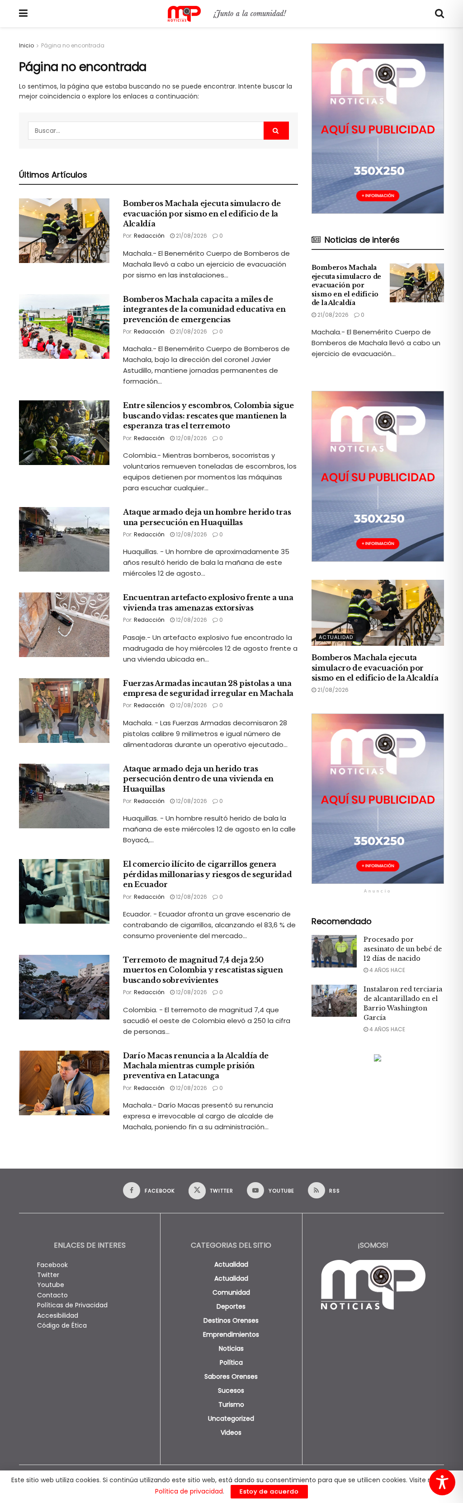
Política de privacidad (189, 1491)
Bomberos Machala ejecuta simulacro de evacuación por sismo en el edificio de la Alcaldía (202, 213)
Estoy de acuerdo (269, 1491)
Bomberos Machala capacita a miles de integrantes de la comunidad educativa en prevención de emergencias (204, 309)
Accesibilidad (57, 1315)
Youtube (50, 1284)
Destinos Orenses (231, 1320)
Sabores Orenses (231, 1376)
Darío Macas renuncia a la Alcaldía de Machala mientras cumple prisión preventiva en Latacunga (196, 1065)
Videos (231, 1432)
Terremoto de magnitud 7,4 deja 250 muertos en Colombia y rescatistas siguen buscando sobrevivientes (203, 970)
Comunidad (231, 1292)
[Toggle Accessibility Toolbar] (442, 1482)
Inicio (26, 45)
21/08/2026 (191, 236)
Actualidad (336, 637)
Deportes (231, 1306)
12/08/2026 (191, 438)
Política (231, 1362)
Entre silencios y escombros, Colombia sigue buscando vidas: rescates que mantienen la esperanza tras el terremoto (208, 415)
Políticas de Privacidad (72, 1305)
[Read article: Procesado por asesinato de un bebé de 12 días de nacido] (334, 951)
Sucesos (231, 1390)
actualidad (231, 1264)
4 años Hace (386, 970)
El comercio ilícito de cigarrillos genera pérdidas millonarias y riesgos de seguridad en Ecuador (207, 874)
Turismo (231, 1404)
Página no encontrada (72, 45)
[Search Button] (439, 13)
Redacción (149, 236)
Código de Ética (62, 1325)
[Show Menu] (23, 13)
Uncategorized (231, 1418)
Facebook (52, 1264)
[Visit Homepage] (231, 14)
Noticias (231, 1348)
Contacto (52, 1295)
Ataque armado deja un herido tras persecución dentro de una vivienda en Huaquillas (198, 779)
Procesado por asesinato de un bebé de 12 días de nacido (403, 949)
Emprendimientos (231, 1334)
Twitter (48, 1274)
